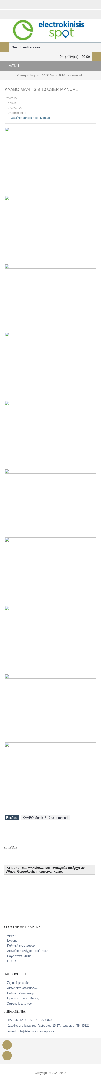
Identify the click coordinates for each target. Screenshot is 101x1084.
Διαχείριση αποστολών (22, 988)
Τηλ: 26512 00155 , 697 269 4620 (30, 1020)
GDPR (11, 961)
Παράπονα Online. (19, 956)
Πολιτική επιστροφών (21, 945)
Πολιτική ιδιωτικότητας (22, 993)
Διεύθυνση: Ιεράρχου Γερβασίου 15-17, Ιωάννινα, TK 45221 (48, 1026)
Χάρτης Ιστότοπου (19, 1003)
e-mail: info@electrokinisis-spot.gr (31, 1031)
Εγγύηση (13, 940)
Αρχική (21, 75)
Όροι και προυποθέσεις (23, 998)
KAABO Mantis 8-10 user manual (61, 75)
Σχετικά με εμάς (18, 983)
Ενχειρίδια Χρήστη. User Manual (29, 117)
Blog (33, 75)
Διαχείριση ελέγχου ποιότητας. (28, 951)
